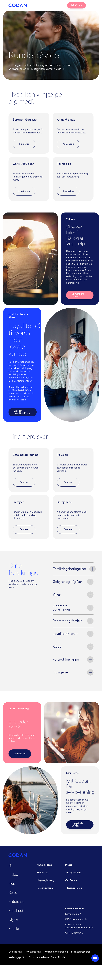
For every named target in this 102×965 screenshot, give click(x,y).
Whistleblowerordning (56, 952)
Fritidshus (16, 902)
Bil (10, 866)
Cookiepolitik (15, 952)
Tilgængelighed (73, 888)
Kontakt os (68, 191)
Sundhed (15, 911)
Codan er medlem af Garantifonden (47, 957)
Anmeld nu (68, 144)
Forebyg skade (45, 888)
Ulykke (13, 920)
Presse (68, 865)
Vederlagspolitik (17, 957)
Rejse (12, 893)
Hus (11, 884)
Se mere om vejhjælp (77, 295)
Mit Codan (76, 5)
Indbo (13, 875)
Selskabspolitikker (80, 952)
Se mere (24, 482)
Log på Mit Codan (77, 824)
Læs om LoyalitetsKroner (22, 412)
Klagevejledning (45, 880)
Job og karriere (73, 872)
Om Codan (71, 880)
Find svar (24, 144)
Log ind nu (24, 191)
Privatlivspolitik (33, 952)
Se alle (13, 929)
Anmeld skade (44, 865)
